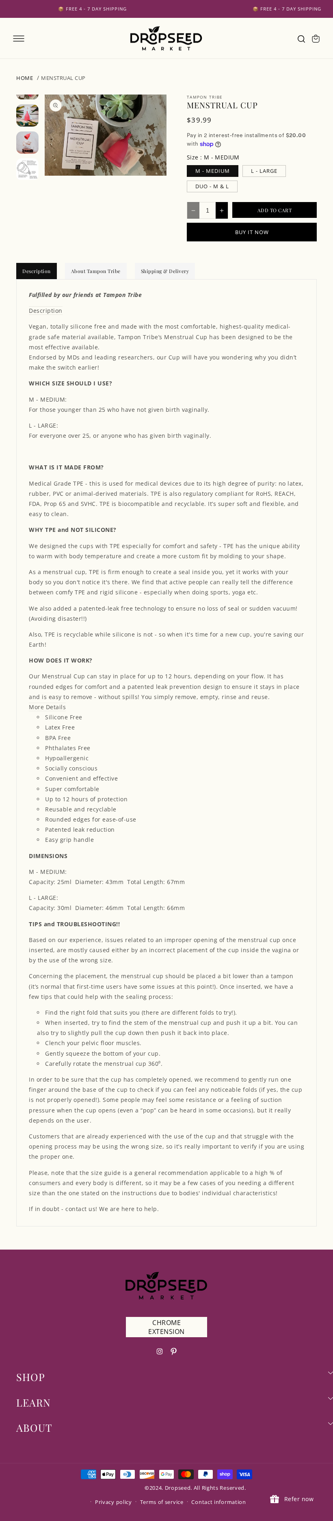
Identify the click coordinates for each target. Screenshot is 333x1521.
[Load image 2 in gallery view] (27, 115)
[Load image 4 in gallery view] (27, 169)
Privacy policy (113, 1502)
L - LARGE (264, 170)
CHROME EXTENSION (166, 1327)
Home (24, 78)
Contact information (218, 1502)
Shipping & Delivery (165, 271)
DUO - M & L (212, 186)
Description (36, 271)
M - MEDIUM (212, 170)
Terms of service (162, 1502)
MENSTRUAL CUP (63, 78)
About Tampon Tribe (96, 271)
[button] (18, 38)
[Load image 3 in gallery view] (27, 142)
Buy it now (252, 232)
